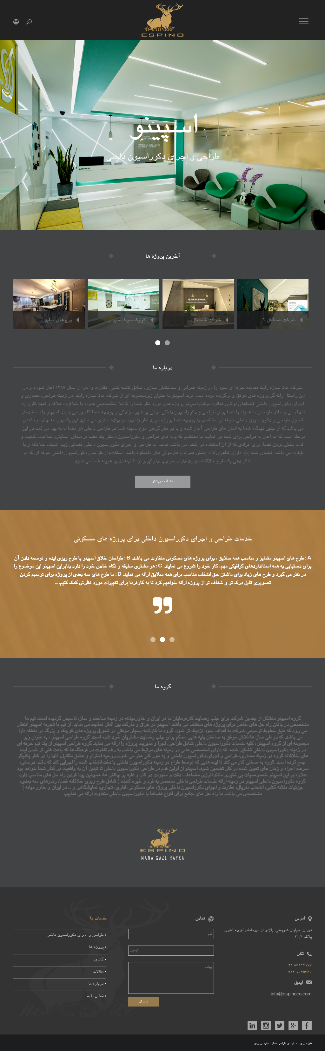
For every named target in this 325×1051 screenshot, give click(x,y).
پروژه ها (96, 947)
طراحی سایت (277, 1043)
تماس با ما (94, 996)
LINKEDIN (252, 1025)
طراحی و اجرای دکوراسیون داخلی (74, 935)
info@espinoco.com (291, 995)
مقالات (98, 972)
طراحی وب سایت (301, 1043)
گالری (98, 960)
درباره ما (95, 984)
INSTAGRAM (266, 1025)
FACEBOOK (307, 1025)
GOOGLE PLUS (293, 1025)
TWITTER (279, 1025)
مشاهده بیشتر (162, 481)
